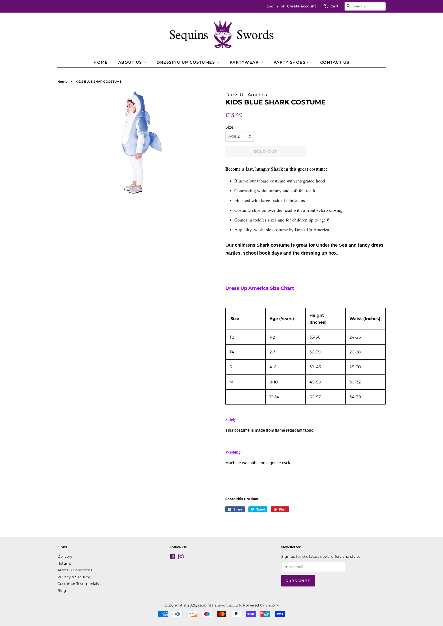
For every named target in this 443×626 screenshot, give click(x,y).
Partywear (245, 62)
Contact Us (334, 62)
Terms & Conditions (74, 570)
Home (101, 62)
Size (229, 127)
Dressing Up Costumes (186, 62)
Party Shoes (290, 62)
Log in (272, 6)
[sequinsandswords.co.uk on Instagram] (181, 558)
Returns (64, 563)
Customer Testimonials (78, 584)
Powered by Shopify (261, 605)
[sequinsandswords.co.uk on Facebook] (172, 558)
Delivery (64, 556)
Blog (61, 591)
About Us (131, 62)
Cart (334, 6)
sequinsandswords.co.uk (219, 605)
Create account (301, 6)
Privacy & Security (73, 577)
